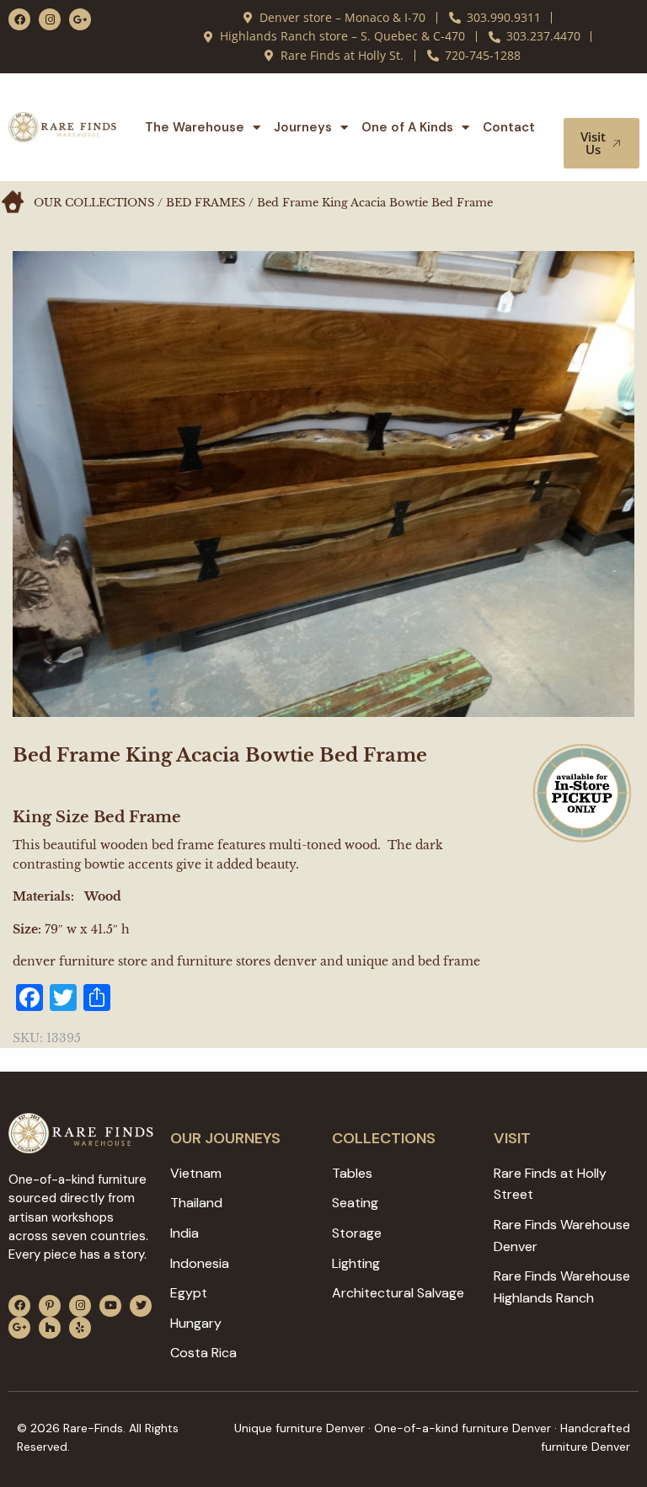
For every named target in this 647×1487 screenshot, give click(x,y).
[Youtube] (110, 1306)
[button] (603, 102)
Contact (509, 127)
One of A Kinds (407, 127)
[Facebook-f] (19, 19)
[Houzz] (50, 1328)
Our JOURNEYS (225, 1138)
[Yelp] (80, 1328)
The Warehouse (194, 127)
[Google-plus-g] (80, 19)
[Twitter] (141, 1306)
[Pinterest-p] (50, 1306)
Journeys (303, 127)
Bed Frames (205, 202)
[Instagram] (50, 19)
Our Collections (94, 202)
